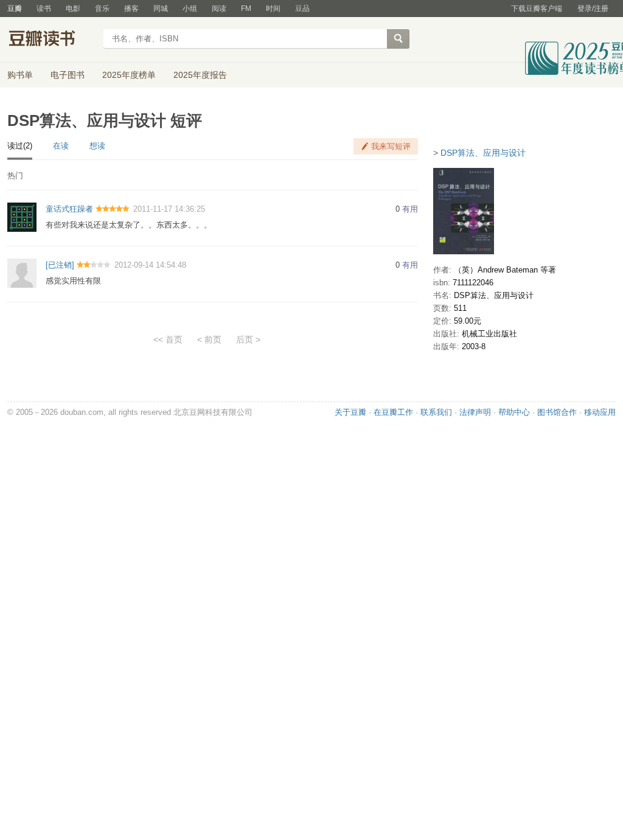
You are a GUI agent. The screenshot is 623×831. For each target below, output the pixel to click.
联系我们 (436, 412)
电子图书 (67, 75)
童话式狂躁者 (69, 209)
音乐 (102, 8)
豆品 (302, 8)
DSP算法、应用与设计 (483, 153)
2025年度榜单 (129, 75)
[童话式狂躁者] (22, 216)
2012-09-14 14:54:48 (150, 264)
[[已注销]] (22, 272)
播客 (131, 8)
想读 (97, 145)
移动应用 (600, 412)
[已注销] (60, 264)
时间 (273, 8)
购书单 (20, 75)
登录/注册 (592, 8)
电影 (73, 8)
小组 (190, 8)
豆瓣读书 (51, 40)
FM (246, 8)
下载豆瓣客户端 (536, 8)
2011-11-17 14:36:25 (169, 209)
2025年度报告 (200, 75)
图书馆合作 (557, 412)
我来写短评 (391, 146)
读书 (44, 8)
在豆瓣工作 (393, 412)
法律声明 (475, 412)
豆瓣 (14, 8)
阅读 (219, 8)
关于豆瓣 (350, 412)
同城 (160, 8)
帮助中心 (514, 412)
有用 (410, 209)
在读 (61, 145)
